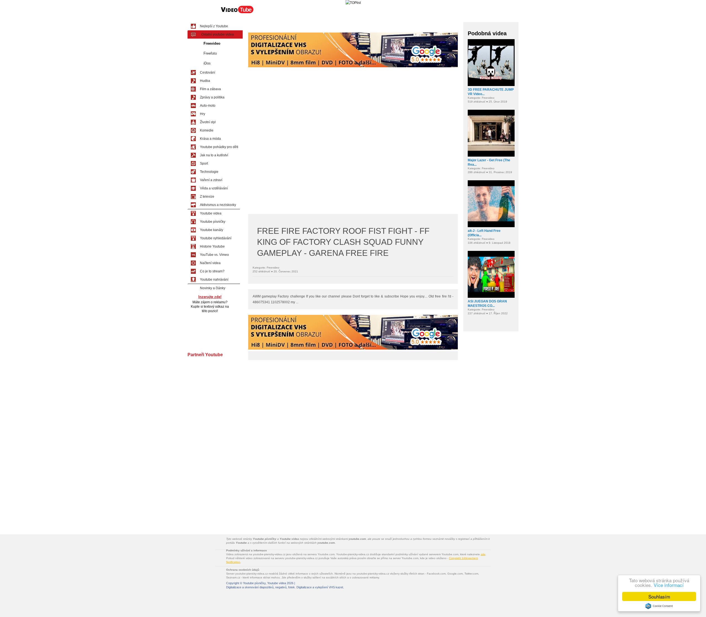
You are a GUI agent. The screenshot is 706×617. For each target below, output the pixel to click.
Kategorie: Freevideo (266, 267)
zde (483, 554)
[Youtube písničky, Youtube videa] (237, 13)
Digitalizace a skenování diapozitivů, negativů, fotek (260, 587)
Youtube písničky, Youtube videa (264, 583)
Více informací (669, 584)
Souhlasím (659, 596)
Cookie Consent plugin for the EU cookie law (659, 606)
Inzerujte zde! (209, 297)
